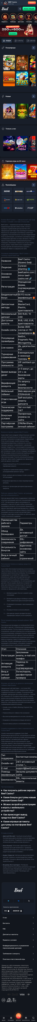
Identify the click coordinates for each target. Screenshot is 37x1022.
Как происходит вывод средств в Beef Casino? (14, 816)
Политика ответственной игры (14, 959)
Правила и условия (10, 940)
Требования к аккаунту (11, 953)
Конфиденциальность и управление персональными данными (16, 947)
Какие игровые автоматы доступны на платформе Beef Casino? (16, 824)
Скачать (31, 2)
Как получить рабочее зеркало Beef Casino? (18, 792)
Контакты (6, 923)
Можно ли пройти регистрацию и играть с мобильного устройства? (18, 807)
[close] (2, 3)
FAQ (4, 929)
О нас (5, 917)
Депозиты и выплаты (10, 934)
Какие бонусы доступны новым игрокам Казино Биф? (18, 799)
